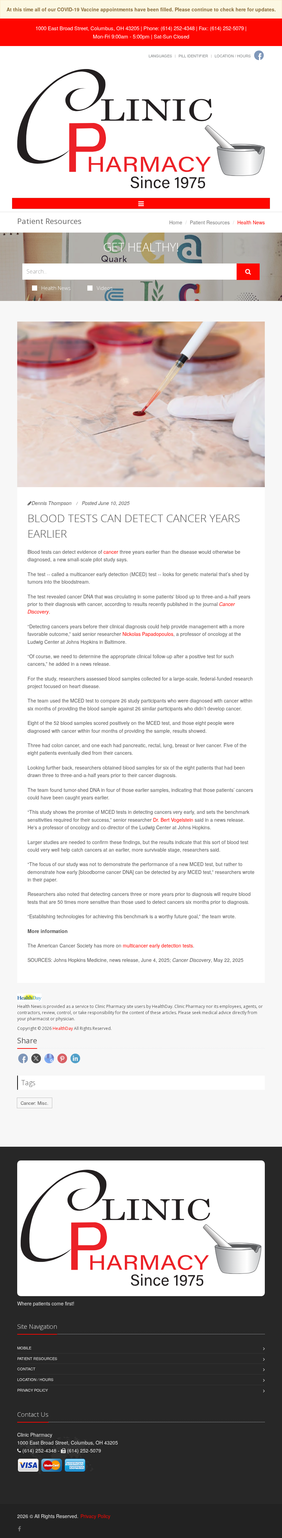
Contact (26, 1368)
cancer (111, 551)
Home (175, 222)
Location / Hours (233, 55)
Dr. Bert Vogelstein (173, 819)
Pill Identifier (193, 55)
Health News (56, 287)
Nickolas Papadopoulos (147, 633)
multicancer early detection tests (158, 945)
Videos (105, 287)
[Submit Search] (248, 271)
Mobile (24, 1347)
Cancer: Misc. (34, 1103)
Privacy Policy (32, 1390)
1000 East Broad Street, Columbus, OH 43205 (87, 28)
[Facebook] (259, 55)
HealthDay (63, 1028)
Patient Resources (210, 222)
